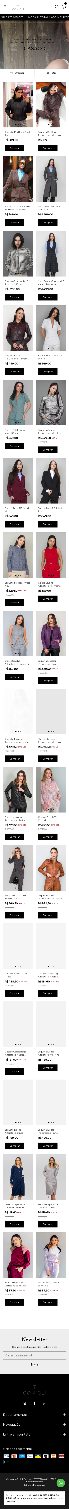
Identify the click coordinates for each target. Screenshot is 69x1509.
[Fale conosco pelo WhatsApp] (61, 1483)
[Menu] (6, 7)
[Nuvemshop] (35, 1485)
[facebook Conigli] (34, 1403)
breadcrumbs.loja (31, 39)
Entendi (11, 1501)
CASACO (49, 39)
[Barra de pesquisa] (56, 7)
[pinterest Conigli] (44, 1403)
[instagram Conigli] (24, 1403)
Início (16, 39)
